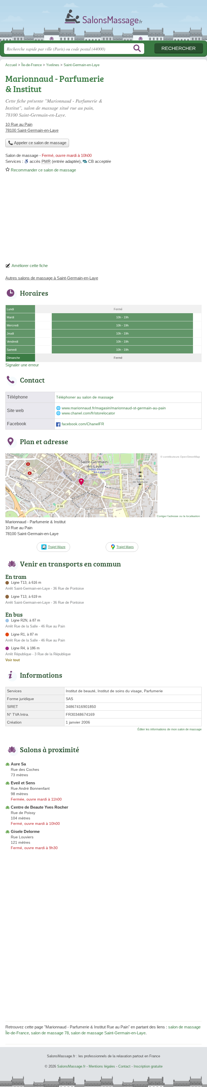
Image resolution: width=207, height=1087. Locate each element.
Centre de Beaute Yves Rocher (39, 807)
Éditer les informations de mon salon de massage (169, 729)
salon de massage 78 (50, 1033)
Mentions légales (102, 1066)
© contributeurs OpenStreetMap (180, 456)
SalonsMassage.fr (103, 22)
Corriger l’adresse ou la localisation (178, 516)
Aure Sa (18, 764)
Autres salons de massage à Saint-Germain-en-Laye (51, 278)
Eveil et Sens (23, 783)
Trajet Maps (125, 547)
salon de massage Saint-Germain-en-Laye (108, 1033)
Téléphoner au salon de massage (84, 397)
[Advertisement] (103, 219)
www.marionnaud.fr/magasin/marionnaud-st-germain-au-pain (114, 408)
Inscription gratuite (148, 1066)
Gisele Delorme (25, 831)
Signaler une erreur (22, 365)
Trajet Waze (56, 547)
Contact (124, 1066)
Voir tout (12, 660)
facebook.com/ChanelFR (83, 424)
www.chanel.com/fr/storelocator (88, 413)
